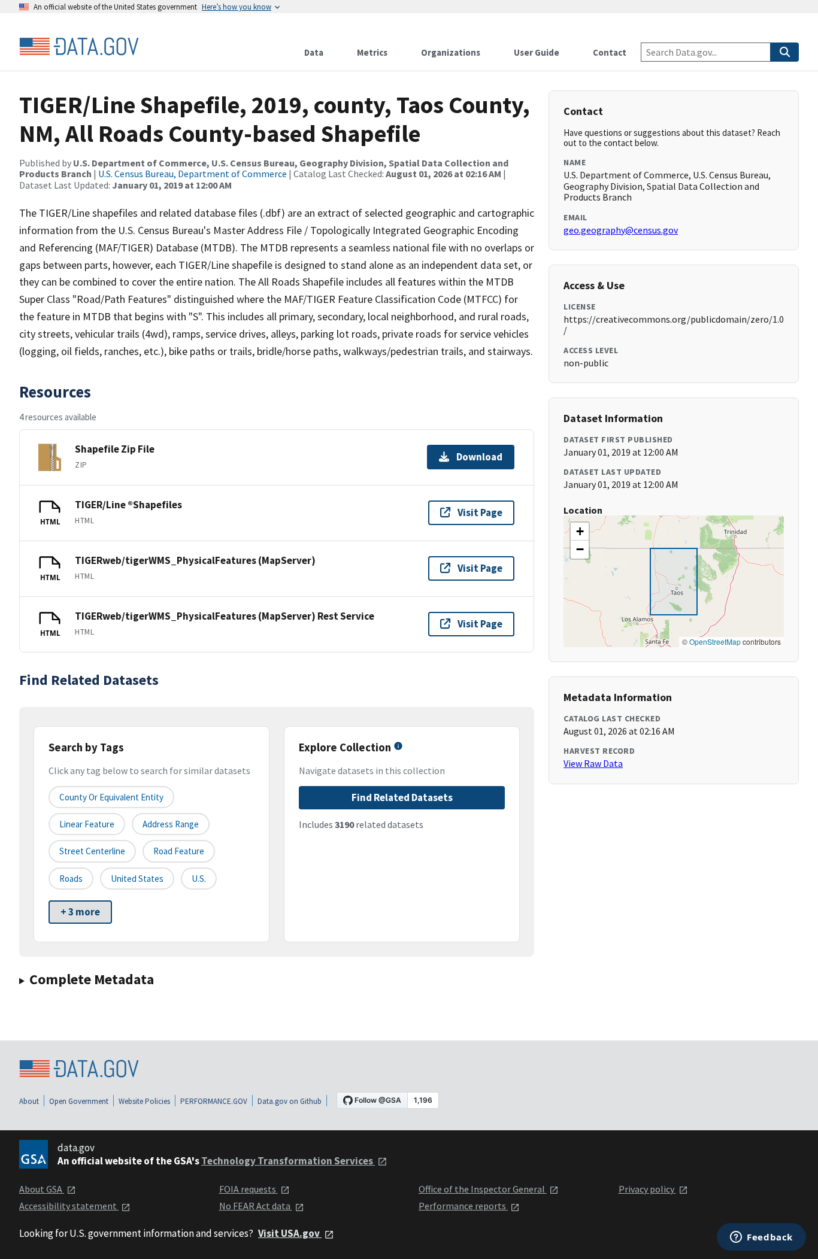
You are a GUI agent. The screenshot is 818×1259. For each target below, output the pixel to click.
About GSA (41, 1189)
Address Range (171, 824)
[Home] (79, 46)
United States (137, 878)
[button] (580, 532)
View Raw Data (593, 763)
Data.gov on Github (289, 1101)
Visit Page (480, 512)
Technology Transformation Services (288, 1160)
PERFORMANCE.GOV (213, 1101)
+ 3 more (80, 911)
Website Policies (144, 1101)
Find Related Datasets (402, 797)
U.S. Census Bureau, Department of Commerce (192, 174)
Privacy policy (647, 1189)
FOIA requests (248, 1189)
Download (479, 456)
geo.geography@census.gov (620, 230)
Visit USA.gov (290, 1233)
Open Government (78, 1101)
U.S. (199, 878)
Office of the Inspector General (483, 1189)
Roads (71, 878)
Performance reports (463, 1206)
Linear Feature (86, 824)
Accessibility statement (69, 1206)
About (29, 1101)
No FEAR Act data (255, 1206)
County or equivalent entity (111, 797)
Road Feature (178, 851)
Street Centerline (92, 851)
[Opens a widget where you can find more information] (761, 1238)
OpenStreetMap (715, 641)
